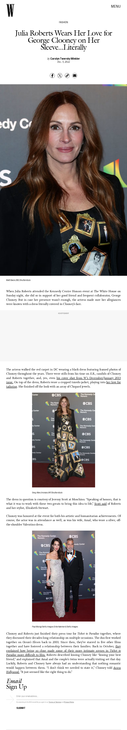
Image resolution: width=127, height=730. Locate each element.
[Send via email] (74, 75)
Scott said (100, 504)
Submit (20, 707)
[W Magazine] (10, 10)
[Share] (52, 75)
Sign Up (16, 683)
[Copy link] (67, 75)
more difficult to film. (31, 655)
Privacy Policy (69, 702)
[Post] (59, 75)
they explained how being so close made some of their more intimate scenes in (63, 648)
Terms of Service (55, 702)
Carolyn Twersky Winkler (65, 58)
